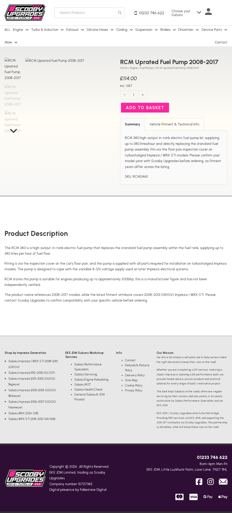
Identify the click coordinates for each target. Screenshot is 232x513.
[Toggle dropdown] (27, 29)
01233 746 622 (212, 457)
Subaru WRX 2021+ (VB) (23, 413)
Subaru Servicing (85, 374)
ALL (7, 30)
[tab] (132, 124)
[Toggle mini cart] (223, 12)
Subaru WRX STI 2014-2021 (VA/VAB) (32, 419)
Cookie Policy (134, 385)
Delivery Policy (135, 375)
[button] (106, 64)
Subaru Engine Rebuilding (91, 379)
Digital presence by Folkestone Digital (77, 490)
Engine (134, 68)
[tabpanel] (173, 157)
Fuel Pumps (147, 68)
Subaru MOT (82, 384)
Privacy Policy (134, 390)
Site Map (131, 380)
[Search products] (120, 13)
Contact (221, 42)
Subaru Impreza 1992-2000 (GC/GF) (31, 372)
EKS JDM (56, 472)
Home (124, 68)
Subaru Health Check (88, 389)
